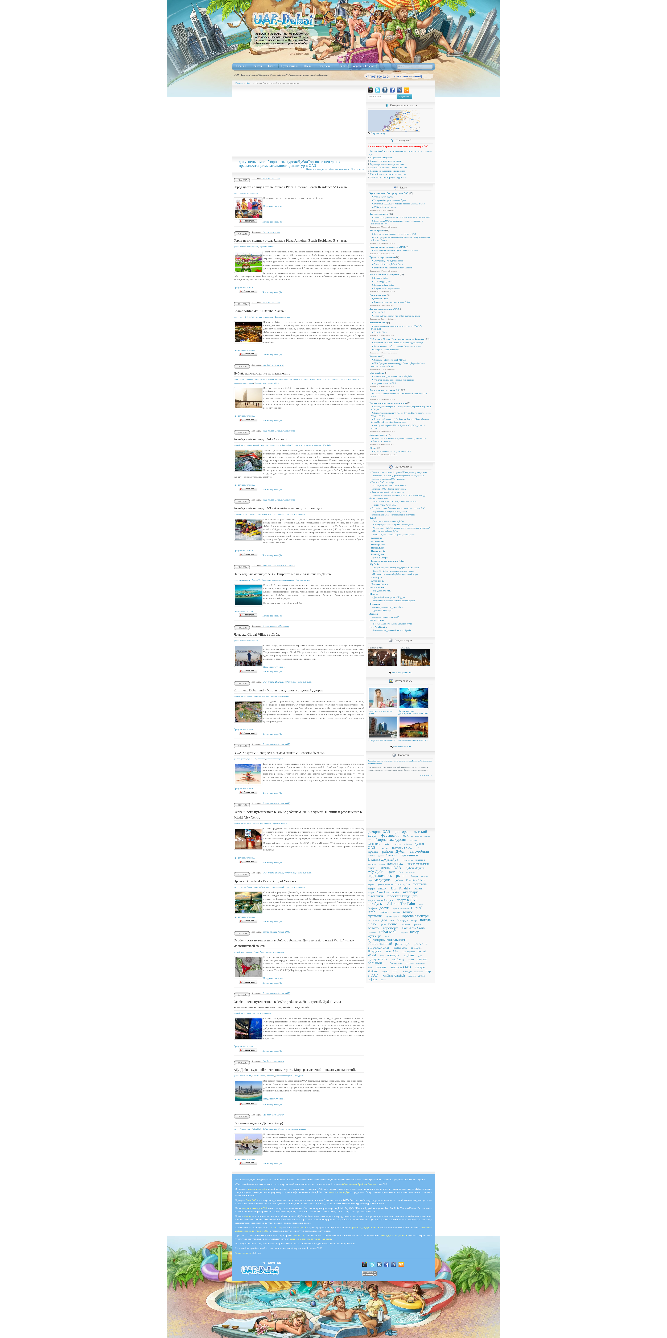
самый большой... (278, 887)
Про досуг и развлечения (273, 365)
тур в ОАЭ (307, 165)
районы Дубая (246, 887)
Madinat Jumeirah (394, 975)
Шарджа (373, 594)
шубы (385, 971)
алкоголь (374, 843)
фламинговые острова (385, 885)
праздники (409, 855)
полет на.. (395, 863)
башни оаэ (396, 963)
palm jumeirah (410, 872)
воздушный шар (416, 836)
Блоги (271, 66)
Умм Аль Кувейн (267, 379)
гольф (411, 959)
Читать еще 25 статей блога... (383, 431)
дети (420, 956)
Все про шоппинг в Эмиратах (276, 626)
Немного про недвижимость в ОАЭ (387, 247)
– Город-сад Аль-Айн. (381, 591)
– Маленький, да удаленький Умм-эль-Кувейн (391, 630)
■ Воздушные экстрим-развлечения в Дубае (390, 302)
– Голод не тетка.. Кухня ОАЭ (382, 505)
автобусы (237, 514)
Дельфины (282, 1129)
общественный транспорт (258, 445)
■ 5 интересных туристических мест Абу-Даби (391, 376)
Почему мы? (403, 140)
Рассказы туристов (271, 178)
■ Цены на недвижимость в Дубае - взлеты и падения (394, 250)
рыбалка (399, 880)
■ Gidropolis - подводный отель (385, 349)
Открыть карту (377, 133)
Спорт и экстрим (377, 295)
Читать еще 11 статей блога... (383, 210)
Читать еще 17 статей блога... (383, 271)
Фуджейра (374, 604)
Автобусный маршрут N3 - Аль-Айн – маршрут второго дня (278, 508)
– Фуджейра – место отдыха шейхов (387, 607)
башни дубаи (402, 884)
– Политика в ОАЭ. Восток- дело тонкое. (387, 489)
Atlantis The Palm (259, 580)
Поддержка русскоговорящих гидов (387, 171)
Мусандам (424, 876)
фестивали (390, 835)
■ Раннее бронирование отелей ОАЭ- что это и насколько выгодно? (400, 217)
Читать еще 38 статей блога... (383, 455)
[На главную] (284, 19)
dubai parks (412, 976)
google (370, 880)
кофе (387, 936)
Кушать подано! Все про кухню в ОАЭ (389, 193)
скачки (383, 980)
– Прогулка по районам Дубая (384, 531)
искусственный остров (380, 900)
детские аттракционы (249, 193)
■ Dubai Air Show (379, 332)
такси (381, 888)
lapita (421, 904)
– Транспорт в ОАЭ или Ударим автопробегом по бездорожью (396, 475)
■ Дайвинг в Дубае (379, 298)
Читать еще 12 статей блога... (383, 399)
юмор (261, 161)
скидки (372, 868)
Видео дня (374, 356)
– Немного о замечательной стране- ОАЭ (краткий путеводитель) (398, 472)
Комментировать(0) (272, 221)
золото (243, 383)
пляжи (236, 383)
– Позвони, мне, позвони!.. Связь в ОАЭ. (387, 485)
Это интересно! (377, 230)
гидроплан (404, 932)
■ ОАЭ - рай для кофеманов (383, 207)
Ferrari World (239, 379)
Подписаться (404, 96)
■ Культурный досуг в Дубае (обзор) (387, 261)
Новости (257, 66)
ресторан (402, 831)
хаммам (382, 864)
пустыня (375, 916)
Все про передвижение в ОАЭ (384, 309)
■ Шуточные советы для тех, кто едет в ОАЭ (391, 451)
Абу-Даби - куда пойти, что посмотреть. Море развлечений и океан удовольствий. (295, 1069)
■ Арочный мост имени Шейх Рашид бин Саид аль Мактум (397, 342)
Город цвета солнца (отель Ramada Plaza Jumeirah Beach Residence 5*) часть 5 (291, 187)
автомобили (419, 851)
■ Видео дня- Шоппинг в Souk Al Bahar (388, 360)
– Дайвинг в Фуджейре (381, 610)
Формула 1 (406, 924)
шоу (242, 317)
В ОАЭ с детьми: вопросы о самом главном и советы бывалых (279, 753)
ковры (370, 967)
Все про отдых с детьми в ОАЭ (276, 744)
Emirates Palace (252, 379)
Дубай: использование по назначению (262, 373)
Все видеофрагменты (401, 672)
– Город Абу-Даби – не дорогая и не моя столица (392, 571)
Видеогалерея (403, 640)
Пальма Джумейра (383, 859)
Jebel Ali (406, 836)
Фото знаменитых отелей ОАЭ (413, 740)
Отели (307, 66)
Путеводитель (289, 66)
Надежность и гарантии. (382, 157)
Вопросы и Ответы (362, 66)
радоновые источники (267, 514)
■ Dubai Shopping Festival (382, 281)
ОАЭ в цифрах (376, 373)
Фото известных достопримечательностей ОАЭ (413, 712)
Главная (241, 66)
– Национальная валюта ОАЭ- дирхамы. (387, 479)
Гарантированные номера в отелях (387, 164)
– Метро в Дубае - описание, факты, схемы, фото (392, 534)
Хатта (382, 956)
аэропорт (390, 928)
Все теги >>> (357, 169)
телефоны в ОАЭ (402, 847)
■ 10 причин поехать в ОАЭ (383, 383)
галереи (371, 892)
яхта (392, 920)
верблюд (398, 959)
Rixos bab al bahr (373, 920)
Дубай (372, 518)
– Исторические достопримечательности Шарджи (393, 600)
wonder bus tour (407, 860)
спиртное (384, 848)
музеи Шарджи (392, 916)
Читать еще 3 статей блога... (382, 254)
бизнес (408, 912)
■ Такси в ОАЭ (378, 312)
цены (252, 161)
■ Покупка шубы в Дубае (382, 285)
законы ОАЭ (400, 967)
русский (381, 856)
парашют (414, 840)
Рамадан (414, 876)
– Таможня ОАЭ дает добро (381, 482)
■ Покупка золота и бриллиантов (386, 288)
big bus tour (408, 844)
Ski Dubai (409, 963)
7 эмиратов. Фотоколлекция (381, 740)
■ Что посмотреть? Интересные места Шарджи (391, 268)
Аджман (373, 613)
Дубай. (384, 920)
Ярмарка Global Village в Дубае (257, 634)
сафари (371, 888)
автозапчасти (418, 972)
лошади (393, 955)
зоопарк (413, 920)
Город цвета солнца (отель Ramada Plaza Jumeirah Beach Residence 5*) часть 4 (291, 240)
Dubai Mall (249, 317)
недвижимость (380, 875)
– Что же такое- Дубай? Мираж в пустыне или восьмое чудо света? (400, 528)
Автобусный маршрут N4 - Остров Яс (261, 439)
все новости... (426, 775)
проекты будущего (261, 696)
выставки (375, 896)
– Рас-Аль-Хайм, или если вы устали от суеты (391, 624)
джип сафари (309, 379)
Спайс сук (388, 844)
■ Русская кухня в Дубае (382, 197)
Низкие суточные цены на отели (385, 161)
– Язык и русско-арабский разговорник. (387, 492)
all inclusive (420, 964)
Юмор (372, 448)
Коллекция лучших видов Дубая (380, 712)
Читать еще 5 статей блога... (382, 335)
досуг (243, 161)
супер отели (239, 580)
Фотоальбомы (403, 681)
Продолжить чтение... (274, 206)
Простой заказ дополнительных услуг (388, 174)
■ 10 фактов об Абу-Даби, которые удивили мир (392, 380)
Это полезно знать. (378, 214)
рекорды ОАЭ (379, 831)
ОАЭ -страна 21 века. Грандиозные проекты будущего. (287, 682)
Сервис (341, 66)
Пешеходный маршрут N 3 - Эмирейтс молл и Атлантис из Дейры (282, 574)
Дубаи (303, 161)
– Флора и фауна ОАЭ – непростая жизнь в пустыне (392, 515)
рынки (294, 165)
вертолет (397, 912)
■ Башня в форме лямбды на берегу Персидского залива (396, 346)
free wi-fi (391, 855)
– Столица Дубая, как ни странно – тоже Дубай (392, 524)
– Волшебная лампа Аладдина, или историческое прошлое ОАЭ (397, 508)
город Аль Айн (376, 587)
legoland (383, 925)
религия (417, 925)
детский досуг (240, 445)
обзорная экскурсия (282, 161)
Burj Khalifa (400, 888)
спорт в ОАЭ (407, 900)
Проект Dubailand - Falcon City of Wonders (265, 881)
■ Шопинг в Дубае (379, 278)
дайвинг (385, 912)
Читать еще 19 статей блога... (383, 353)
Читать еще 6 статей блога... (382, 386)
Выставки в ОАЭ (378, 322)
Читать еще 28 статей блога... (383, 243)
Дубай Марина (415, 868)
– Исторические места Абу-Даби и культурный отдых (394, 574)
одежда (371, 855)
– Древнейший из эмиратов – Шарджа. (388, 597)
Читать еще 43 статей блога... (383, 227)
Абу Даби (274, 383)
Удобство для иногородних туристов (388, 177)
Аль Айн (320, 379)
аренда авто (400, 947)
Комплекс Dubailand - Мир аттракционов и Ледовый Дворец (278, 690)
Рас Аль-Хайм (413, 928)
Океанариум (245, 1129)
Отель (401, 872)
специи (398, 844)
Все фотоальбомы (402, 746)
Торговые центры (322, 161)
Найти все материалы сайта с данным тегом (328, 169)
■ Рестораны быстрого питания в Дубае (388, 200)
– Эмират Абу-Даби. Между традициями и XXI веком (395, 567)
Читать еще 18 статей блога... (383, 292)
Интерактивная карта (403, 105)
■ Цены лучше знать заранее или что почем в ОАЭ (393, 234)
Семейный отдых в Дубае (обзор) (258, 1123)
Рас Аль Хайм (376, 620)
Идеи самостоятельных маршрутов (279, 431)
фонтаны (420, 884)
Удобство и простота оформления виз (388, 167)
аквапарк (335, 379)
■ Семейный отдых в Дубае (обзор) (387, 264)
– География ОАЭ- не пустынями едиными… (389, 511)
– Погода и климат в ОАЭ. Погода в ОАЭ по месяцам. (393, 501)
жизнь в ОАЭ (390, 867)
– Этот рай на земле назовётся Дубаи (387, 521)
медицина (382, 880)
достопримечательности (269, 165)
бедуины (371, 884)
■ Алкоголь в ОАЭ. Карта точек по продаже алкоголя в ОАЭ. (398, 204)
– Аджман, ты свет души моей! (385, 617)
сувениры (372, 932)
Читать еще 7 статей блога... (382, 305)
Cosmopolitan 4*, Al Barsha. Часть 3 (260, 311)
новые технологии (418, 863)
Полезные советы (378, 435)
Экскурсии (324, 66)
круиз (391, 871)
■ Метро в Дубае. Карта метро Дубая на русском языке (395, 316)
